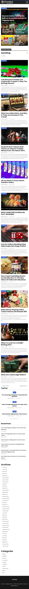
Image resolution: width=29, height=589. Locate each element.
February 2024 (5, 496)
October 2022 (5, 510)
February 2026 (5, 477)
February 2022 (5, 521)
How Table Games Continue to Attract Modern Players (7, 32)
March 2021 (4, 542)
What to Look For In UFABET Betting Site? (12, 344)
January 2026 (5, 479)
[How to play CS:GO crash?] (21, 40)
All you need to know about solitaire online (12, 181)
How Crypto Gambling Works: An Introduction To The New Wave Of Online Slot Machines (13, 278)
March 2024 (5, 494)
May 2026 (4, 471)
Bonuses (4, 558)
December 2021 (5, 525)
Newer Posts (23, 386)
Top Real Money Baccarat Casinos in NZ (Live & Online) (20, 32)
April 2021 (4, 539)
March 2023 (5, 504)
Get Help (14, 579)
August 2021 (5, 531)
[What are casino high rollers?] (14, 364)
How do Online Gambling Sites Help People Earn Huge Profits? (13, 245)
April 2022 (4, 517)
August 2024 (5, 492)
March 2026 (5, 475)
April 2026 (4, 473)
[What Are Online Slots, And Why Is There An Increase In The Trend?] (14, 102)
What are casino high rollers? (13, 375)
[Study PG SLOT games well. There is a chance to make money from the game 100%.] (14, 136)
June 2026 (4, 469)
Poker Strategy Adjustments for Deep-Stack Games (14, 405)
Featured (4, 562)
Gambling (4, 8)
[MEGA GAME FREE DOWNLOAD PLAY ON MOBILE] (14, 201)
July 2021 (4, 533)
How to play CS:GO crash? (20, 43)
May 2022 (4, 515)
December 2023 (5, 498)
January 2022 (5, 523)
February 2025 (5, 490)
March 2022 (5, 519)
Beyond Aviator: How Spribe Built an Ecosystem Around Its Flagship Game (14, 18)
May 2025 (4, 484)
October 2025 (5, 481)
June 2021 (4, 535)
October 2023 (5, 500)
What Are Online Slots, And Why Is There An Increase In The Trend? (14, 115)
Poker (14, 402)
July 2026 (4, 467)
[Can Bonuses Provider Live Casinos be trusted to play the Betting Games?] (14, 68)
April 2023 (4, 502)
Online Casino (5, 568)
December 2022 (5, 506)
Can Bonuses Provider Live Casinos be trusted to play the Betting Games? (14, 81)
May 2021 (4, 537)
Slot (14, 392)
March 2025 (5, 488)
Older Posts (5, 386)
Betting (3, 554)
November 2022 (5, 508)
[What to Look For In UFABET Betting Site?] (14, 332)
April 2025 (4, 486)
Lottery (3, 55)
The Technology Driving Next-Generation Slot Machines (14, 395)
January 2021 (5, 546)
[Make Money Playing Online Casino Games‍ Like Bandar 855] (14, 299)
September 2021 (5, 529)
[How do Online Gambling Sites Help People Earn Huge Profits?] (14, 233)
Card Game (4, 560)
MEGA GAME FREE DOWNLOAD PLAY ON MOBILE (13, 213)
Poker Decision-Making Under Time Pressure (14, 414)
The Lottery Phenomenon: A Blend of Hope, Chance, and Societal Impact (7, 43)
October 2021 (5, 527)
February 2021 (5, 544)
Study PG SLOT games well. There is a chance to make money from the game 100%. (13, 149)
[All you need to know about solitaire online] (14, 169)
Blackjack (4, 556)
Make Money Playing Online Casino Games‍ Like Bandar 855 (14, 311)
